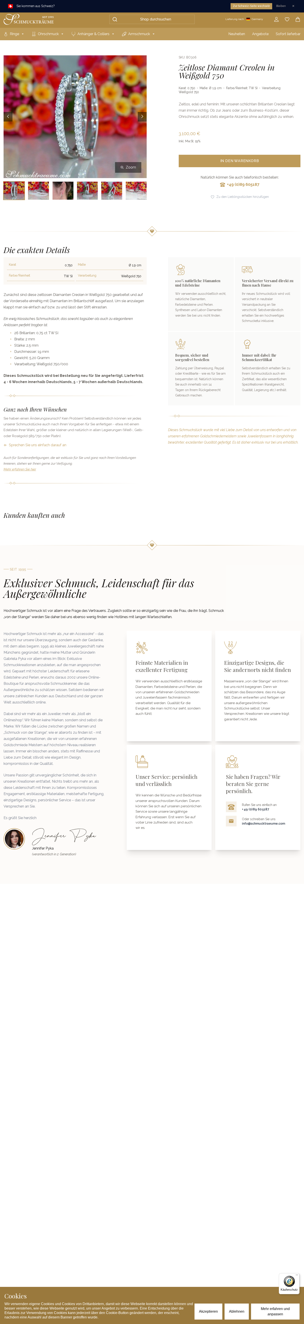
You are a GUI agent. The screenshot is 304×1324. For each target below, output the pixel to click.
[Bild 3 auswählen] (63, 191)
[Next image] (142, 116)
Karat (12, 264)
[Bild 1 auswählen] (14, 191)
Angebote (260, 34)
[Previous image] (8, 116)
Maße (82, 264)
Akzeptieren (208, 1311)
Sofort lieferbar (288, 34)
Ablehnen (236, 1311)
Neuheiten (236, 34)
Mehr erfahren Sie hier (20, 469)
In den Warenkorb (239, 161)
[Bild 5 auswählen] (111, 191)
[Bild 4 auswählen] (87, 191)
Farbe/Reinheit (19, 275)
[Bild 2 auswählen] (38, 191)
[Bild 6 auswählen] (136, 191)
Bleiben (281, 6)
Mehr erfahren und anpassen (275, 1311)
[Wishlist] (287, 19)
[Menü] (297, 1276)
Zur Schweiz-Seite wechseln (251, 6)
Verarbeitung (87, 275)
